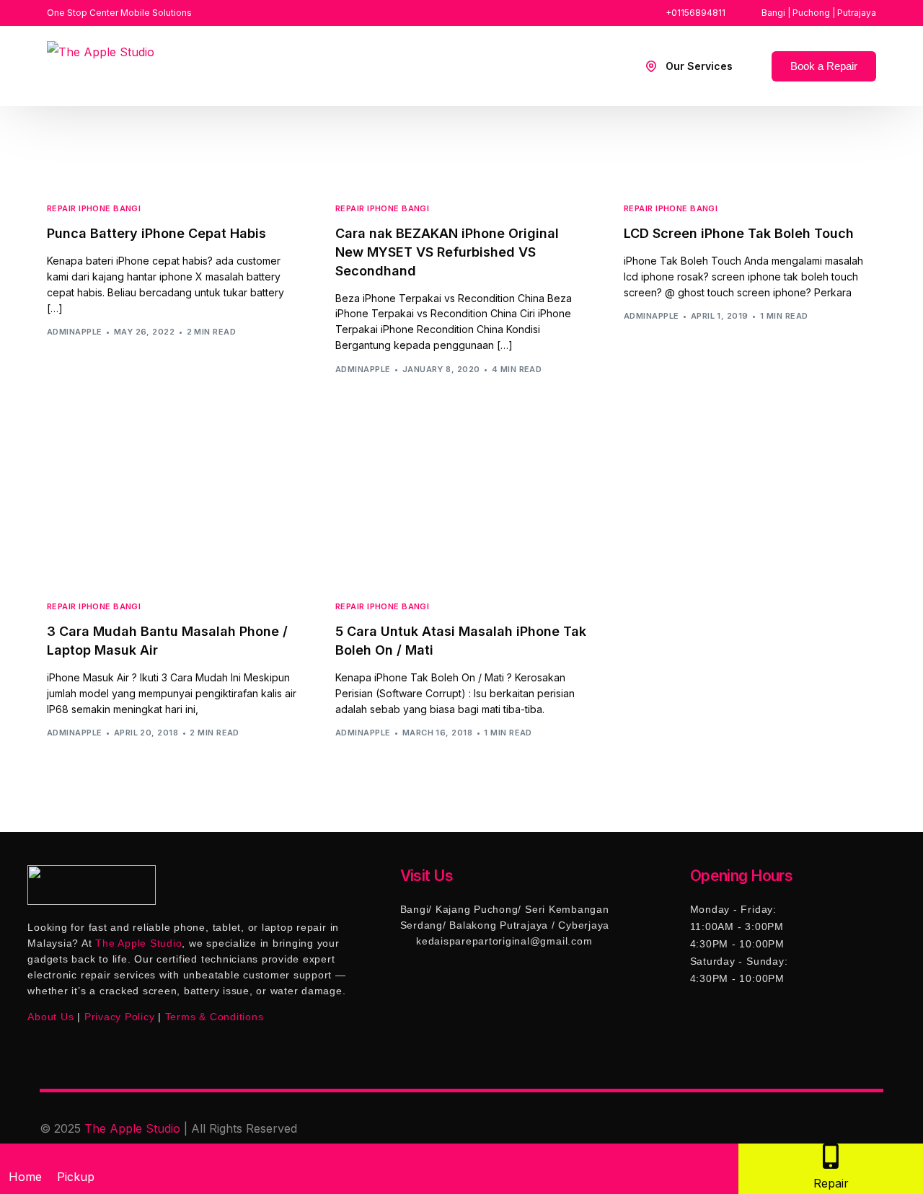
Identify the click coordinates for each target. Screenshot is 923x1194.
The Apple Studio (132, 1128)
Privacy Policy (119, 1016)
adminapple (74, 332)
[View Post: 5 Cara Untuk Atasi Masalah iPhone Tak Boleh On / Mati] (461, 505)
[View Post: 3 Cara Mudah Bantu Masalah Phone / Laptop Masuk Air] (173, 505)
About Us (50, 1016)
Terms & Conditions (214, 1016)
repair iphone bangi (94, 209)
